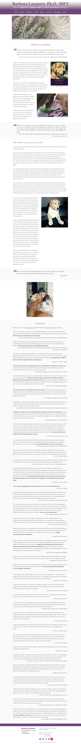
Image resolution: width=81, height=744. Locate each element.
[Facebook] (40, 739)
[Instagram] (46, 739)
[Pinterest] (52, 739)
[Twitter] (49, 739)
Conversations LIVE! (29, 327)
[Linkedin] (43, 739)
